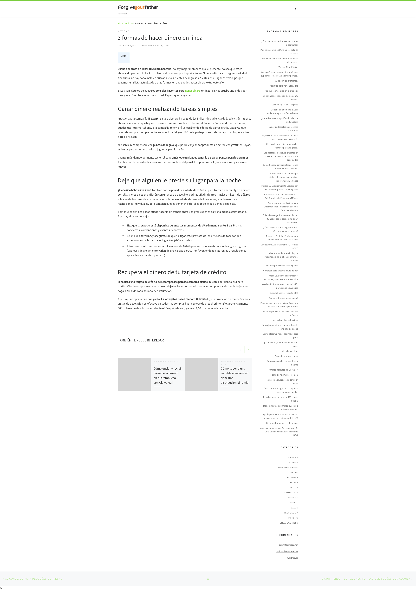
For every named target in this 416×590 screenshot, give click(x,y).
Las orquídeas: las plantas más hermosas (283, 128)
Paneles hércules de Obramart (283, 369)
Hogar (294, 482)
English (293, 462)
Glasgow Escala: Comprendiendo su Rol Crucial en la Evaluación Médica (281, 196)
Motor (294, 487)
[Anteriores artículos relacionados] (240, 349)
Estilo (294, 472)
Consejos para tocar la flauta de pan (280, 270)
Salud (294, 507)
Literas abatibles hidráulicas (284, 320)
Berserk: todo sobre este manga (282, 423)
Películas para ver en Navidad (284, 85)
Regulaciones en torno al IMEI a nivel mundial (280, 399)
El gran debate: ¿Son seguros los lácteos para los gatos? (282, 146)
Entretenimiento (288, 467)
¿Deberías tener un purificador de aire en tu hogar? (279, 120)
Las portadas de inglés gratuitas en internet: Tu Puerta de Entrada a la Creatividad (281, 156)
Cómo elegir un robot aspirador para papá (280, 335)
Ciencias (293, 457)
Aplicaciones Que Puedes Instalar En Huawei (280, 344)
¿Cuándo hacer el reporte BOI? (283, 292)
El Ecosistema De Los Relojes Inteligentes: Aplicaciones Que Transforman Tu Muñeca (283, 177)
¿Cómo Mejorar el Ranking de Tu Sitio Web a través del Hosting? (280, 229)
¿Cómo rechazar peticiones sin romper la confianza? (279, 43)
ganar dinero (193, 90)
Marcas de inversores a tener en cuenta (282, 381)
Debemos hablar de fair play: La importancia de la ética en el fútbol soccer (281, 257)
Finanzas (292, 477)
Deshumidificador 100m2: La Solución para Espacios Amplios (280, 286)
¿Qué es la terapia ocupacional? (283, 297)
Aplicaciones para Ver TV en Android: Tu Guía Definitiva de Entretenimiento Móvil (279, 432)
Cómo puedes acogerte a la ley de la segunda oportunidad (280, 390)
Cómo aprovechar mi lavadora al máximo (282, 363)
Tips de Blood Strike (288, 67)
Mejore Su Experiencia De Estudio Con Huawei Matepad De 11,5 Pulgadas (279, 187)
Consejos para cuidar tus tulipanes (281, 265)
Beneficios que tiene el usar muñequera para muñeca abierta (282, 111)
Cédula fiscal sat (290, 351)
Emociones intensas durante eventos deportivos (280, 60)
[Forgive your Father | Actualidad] (138, 6)
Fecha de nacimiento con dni (284, 374)
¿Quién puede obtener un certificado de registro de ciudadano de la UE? (280, 416)
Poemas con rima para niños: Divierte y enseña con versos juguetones (279, 304)
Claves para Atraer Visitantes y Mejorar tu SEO (279, 246)
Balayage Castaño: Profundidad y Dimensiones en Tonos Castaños (282, 238)
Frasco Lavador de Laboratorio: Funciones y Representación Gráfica (280, 277)
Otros (294, 502)
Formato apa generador (286, 356)
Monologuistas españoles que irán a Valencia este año (280, 407)
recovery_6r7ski (130, 45)
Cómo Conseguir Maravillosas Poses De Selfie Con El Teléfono (280, 166)
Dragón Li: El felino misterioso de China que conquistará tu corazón (279, 137)
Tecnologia (291, 512)
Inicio (120, 23)
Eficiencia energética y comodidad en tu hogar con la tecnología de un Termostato (280, 219)
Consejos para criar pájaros (285, 104)
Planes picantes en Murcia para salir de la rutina (279, 51)
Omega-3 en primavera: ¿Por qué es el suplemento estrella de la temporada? (279, 74)
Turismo (293, 517)
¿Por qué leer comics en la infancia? (281, 90)
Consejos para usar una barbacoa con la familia (280, 313)
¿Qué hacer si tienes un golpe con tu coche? (280, 97)
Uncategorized (289, 522)
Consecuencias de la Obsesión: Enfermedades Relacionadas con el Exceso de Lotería (281, 207)
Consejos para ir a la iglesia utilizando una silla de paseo (280, 327)
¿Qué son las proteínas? (286, 80)
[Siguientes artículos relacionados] (248, 349)
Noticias (129, 23)
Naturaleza (291, 492)
